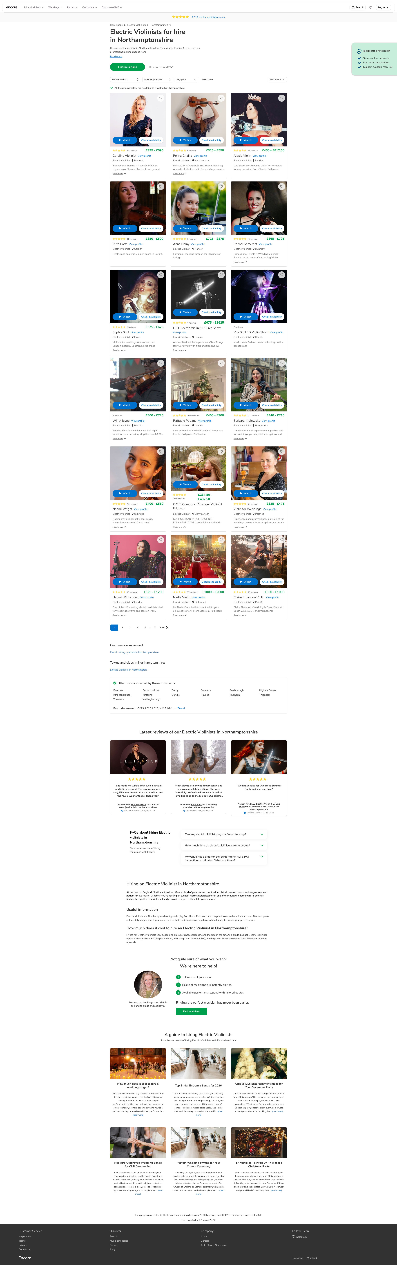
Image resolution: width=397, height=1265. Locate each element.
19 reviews (253, 239)
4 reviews (191, 322)
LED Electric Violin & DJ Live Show (259, 805)
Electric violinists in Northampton (128, 669)
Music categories (119, 1241)
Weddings (53, 7)
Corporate (88, 7)
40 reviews (132, 592)
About (204, 1236)
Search (360, 7)
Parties (71, 7)
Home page (116, 25)
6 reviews (191, 239)
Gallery (114, 1245)
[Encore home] (11, 7)
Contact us (24, 1249)
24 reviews (132, 150)
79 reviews (132, 504)
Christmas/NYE (110, 7)
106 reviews (179, 498)
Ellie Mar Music (138, 804)
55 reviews (253, 592)
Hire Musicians (32, 7)
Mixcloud (312, 1258)
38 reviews (253, 150)
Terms (22, 1241)
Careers (205, 1241)
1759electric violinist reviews (208, 17)
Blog (112, 1249)
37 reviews (192, 592)
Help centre (25, 1236)
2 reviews (131, 327)
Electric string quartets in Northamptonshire (134, 652)
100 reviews (193, 415)
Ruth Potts (196, 804)
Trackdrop (297, 1258)
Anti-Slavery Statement (213, 1245)
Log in (381, 7)
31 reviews (132, 239)
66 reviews (253, 504)
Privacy (23, 1245)
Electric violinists (136, 25)
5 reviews (191, 150)
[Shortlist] (371, 7)
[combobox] (125, 79)
